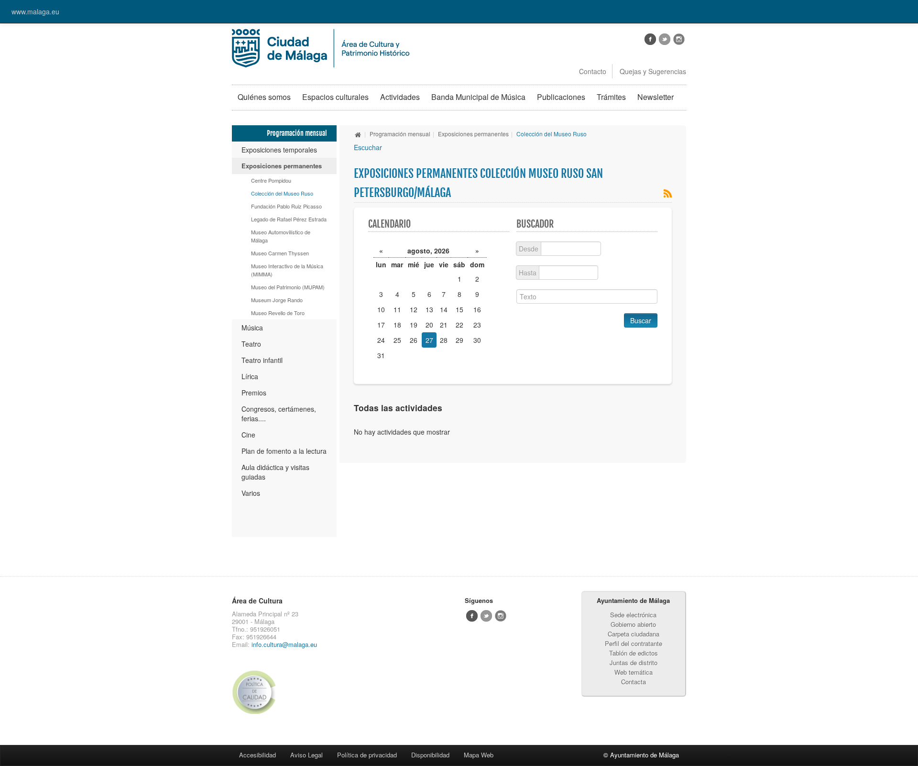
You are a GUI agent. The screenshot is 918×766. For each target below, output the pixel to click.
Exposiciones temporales (279, 149)
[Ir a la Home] (321, 47)
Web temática (633, 672)
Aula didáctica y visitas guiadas (275, 471)
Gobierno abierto (633, 624)
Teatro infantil (262, 360)
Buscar (640, 320)
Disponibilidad (430, 754)
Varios (250, 493)
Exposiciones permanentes (281, 165)
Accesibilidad (257, 754)
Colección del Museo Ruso (282, 193)
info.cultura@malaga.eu (284, 644)
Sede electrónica (633, 614)
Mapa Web (478, 754)
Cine (248, 434)
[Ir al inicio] (358, 134)
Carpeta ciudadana (633, 633)
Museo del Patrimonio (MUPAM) (288, 287)
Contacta (633, 681)
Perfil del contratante (633, 643)
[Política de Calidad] (257, 691)
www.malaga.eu (35, 11)
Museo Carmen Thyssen (280, 253)
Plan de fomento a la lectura (284, 451)
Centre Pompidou (271, 180)
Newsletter (655, 96)
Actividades (400, 96)
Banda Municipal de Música (478, 96)
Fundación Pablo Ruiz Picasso (286, 206)
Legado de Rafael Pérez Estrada (289, 219)
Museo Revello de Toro (278, 313)
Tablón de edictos (633, 652)
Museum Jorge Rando (277, 300)
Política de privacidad (367, 754)
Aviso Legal (306, 754)
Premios (253, 392)
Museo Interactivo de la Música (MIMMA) (287, 270)
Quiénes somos (264, 96)
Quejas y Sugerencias (653, 71)
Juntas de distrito (633, 662)
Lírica (249, 376)
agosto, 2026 (428, 250)
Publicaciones (561, 96)
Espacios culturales (335, 96)
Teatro (251, 344)
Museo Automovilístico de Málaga (280, 236)
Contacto (592, 71)
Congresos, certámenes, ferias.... (278, 413)
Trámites (611, 96)
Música (252, 327)
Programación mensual (400, 134)
